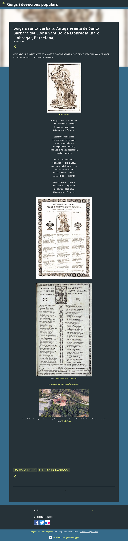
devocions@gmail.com (89, 532)
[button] (14, 47)
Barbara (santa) (25, 469)
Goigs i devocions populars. (42, 532)
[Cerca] (124, 3)
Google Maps (66, 421)
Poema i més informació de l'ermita (64, 384)
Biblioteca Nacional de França (66, 378)
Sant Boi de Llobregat (54, 469)
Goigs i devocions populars (32, 4)
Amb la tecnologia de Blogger (65, 537)
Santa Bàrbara (64, 115)
